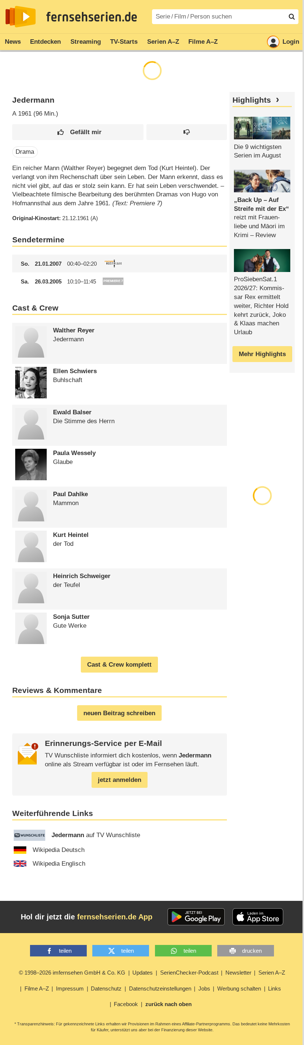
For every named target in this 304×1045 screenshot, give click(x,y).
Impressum (70, 988)
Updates (142, 972)
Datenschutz (106, 988)
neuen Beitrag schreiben (119, 713)
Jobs (204, 988)
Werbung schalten (239, 988)
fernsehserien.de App (114, 917)
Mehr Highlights (262, 354)
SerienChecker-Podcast (189, 972)
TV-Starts (124, 41)
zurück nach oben (168, 1004)
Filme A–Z (203, 41)
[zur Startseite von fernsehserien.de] (21, 16)
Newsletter (238, 972)
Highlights (251, 100)
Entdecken (45, 41)
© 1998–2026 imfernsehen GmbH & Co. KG (72, 972)
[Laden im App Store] (258, 916)
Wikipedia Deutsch (59, 849)
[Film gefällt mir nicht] (186, 132)
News (13, 41)
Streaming (85, 41)
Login (290, 41)
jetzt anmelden (119, 779)
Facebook (126, 1004)
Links (274, 988)
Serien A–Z (163, 41)
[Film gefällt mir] (77, 132)
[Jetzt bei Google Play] (196, 916)
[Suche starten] (291, 16)
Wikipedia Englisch (59, 863)
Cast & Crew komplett (119, 664)
